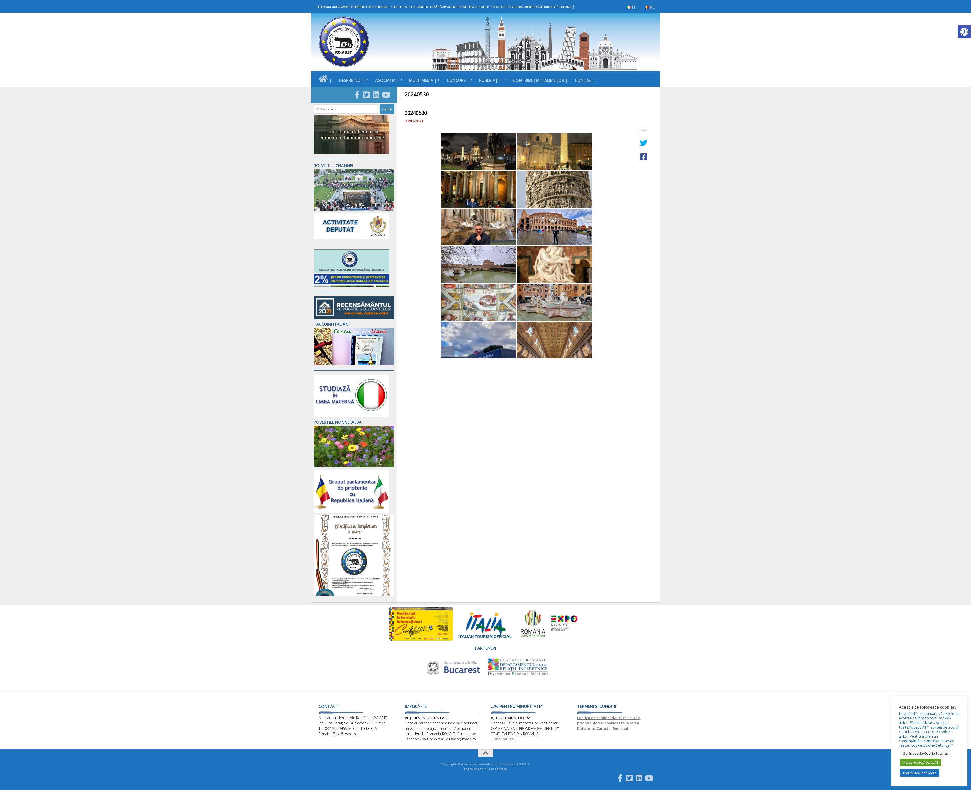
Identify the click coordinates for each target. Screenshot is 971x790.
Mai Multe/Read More (919, 773)
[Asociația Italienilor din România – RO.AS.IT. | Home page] (344, 41)
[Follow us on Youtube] (385, 95)
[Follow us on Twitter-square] (366, 95)
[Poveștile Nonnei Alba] (354, 465)
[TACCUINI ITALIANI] (354, 363)
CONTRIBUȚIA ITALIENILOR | (540, 80)
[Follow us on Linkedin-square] (376, 95)
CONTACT (584, 80)
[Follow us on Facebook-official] (357, 95)
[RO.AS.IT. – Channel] (354, 209)
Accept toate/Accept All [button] (920, 762)
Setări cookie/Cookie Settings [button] (925, 753)
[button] (964, 31)
